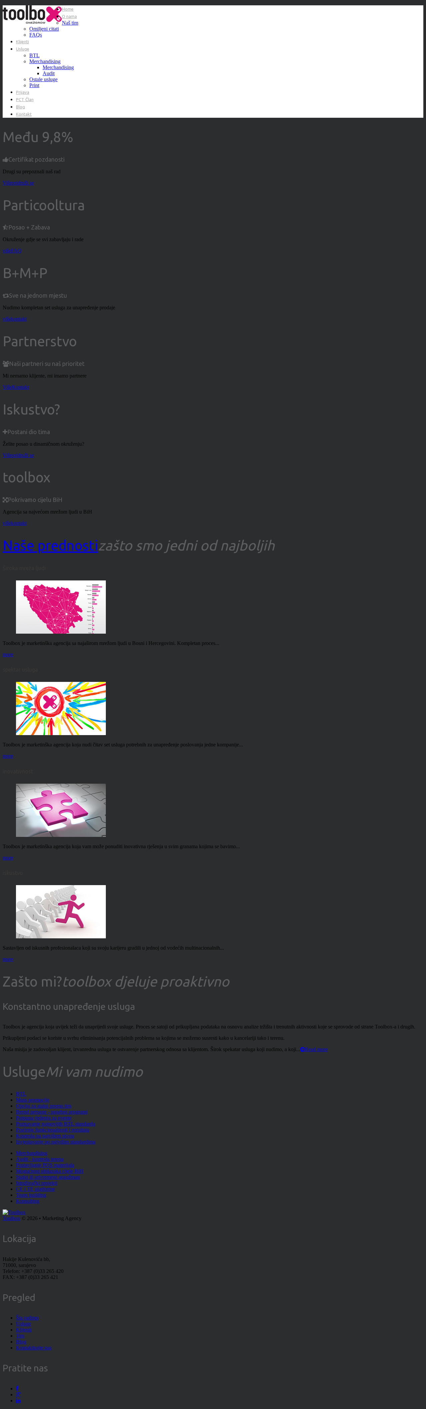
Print (34, 85)
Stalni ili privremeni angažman (48, 1177)
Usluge (22, 49)
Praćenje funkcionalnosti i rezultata (52, 1130)
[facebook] (17, 1388)
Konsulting (27, 1201)
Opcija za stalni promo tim (43, 1106)
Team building (31, 1195)
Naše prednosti (50, 545)
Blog (20, 106)
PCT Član (25, 99)
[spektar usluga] (61, 733)
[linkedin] (18, 1400)
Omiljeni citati (44, 29)
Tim (20, 1335)
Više (7, 183)
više (7, 250)
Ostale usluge (43, 79)
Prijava (22, 92)
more (8, 654)
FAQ (16, 250)
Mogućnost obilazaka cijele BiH (50, 1171)
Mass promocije (32, 1100)
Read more (316, 1049)
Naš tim (70, 23)
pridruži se (23, 183)
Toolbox (11, 1218)
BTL (34, 55)
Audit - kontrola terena (40, 1159)
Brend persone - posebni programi (52, 1112)
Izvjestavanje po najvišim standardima (56, 1142)
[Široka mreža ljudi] (61, 632)
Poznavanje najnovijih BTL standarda (55, 1124)
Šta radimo (27, 1318)
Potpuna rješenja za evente (44, 1118)
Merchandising (45, 61)
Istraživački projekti (36, 1183)
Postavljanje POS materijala (45, 1165)
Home (68, 9)
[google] (18, 1394)
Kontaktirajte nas (34, 1347)
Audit (49, 73)
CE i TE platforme (35, 1189)
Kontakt (24, 114)
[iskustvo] (61, 936)
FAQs (35, 35)
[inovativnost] (61, 835)
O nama (69, 16)
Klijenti (22, 41)
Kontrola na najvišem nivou (45, 1136)
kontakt (19, 319)
